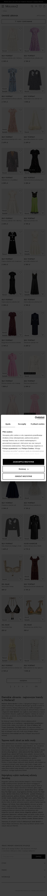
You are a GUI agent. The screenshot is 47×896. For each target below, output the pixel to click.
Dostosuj (22, 469)
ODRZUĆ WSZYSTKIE (23, 476)
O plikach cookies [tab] (37, 424)
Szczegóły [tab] (22, 424)
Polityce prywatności (10, 448)
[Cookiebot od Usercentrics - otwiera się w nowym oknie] (34, 417)
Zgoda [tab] (7, 424)
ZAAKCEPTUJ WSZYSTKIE (23, 462)
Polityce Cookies (28, 448)
